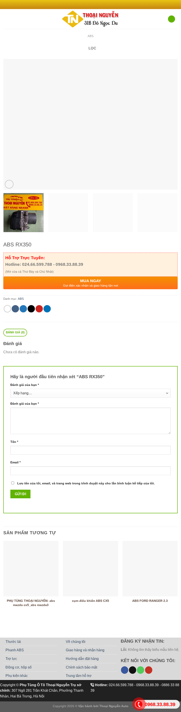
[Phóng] (9, 184)
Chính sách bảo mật (81, 667)
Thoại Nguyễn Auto (113, 706)
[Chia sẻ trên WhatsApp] (7, 308)
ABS (91, 36)
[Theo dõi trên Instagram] (88, 4)
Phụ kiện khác (17, 676)
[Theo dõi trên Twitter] (92, 4)
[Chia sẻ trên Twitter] (23, 308)
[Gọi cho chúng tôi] (140, 670)
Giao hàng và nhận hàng (85, 650)
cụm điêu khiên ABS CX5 (90, 600)
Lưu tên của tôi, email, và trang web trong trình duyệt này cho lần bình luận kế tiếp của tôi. (86, 483)
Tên (14, 442)
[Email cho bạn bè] (31, 308)
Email (15, 462)
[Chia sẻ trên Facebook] (15, 308)
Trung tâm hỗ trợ (79, 676)
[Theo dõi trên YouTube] (148, 670)
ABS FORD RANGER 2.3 (150, 600)
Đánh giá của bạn (24, 385)
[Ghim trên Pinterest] (39, 308)
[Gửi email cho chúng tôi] (97, 4)
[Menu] (6, 18)
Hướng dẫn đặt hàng (82, 659)
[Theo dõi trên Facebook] (84, 4)
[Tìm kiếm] (171, 19)
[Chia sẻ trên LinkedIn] (47, 308)
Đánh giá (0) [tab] (15, 332)
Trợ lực (11, 659)
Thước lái (13, 642)
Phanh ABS (15, 650)
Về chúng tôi (75, 642)
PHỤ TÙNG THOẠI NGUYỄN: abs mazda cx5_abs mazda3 (31, 603)
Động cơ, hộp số (19, 667)
